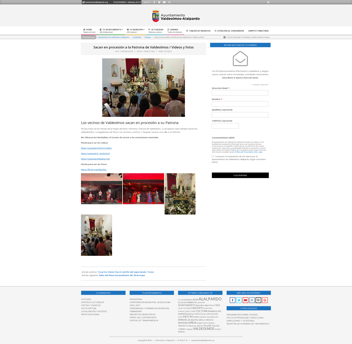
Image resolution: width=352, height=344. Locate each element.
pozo (205, 323)
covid (192, 311)
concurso (208, 308)
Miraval (182, 319)
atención (201, 302)
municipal (193, 319)
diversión (182, 314)
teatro (215, 325)
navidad (183, 322)
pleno (199, 323)
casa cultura (184, 308)
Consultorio (184, 311)
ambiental (192, 302)
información (212, 317)
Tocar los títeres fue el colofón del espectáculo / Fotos (126, 272)
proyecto (183, 325)
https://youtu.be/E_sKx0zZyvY (95, 153)
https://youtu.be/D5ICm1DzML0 (96, 148)
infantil (203, 317)
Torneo (182, 329)
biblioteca (209, 305)
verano (181, 332)
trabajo (189, 329)
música (209, 320)
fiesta (180, 317)
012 (179, 300)
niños (192, 322)
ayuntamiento (186, 305)
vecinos (218, 329)
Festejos (168, 51)
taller (207, 325)
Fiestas (188, 316)
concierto (197, 308)
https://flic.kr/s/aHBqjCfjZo (94, 169)
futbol (196, 317)
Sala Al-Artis (196, 325)
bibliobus (200, 305)
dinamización (214, 311)
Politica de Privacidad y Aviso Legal (248, 152)
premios (211, 323)
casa (217, 305)
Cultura (201, 311)
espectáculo (201, 314)
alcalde (182, 302)
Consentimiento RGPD (223, 137)
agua (195, 299)
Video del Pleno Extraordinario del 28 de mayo (122, 275)
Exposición (212, 314)
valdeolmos (203, 328)
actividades (186, 299)
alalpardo (210, 299)
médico (202, 320)
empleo (191, 314)
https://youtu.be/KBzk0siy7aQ (95, 158)
